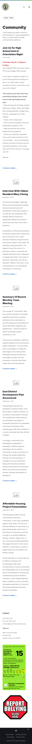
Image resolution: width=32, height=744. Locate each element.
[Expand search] (23, 7)
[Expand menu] (29, 7)
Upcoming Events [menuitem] (20, 734)
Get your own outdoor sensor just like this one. (13, 686)
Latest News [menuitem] (9, 734)
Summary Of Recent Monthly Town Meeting (14, 300)
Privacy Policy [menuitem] (20, 737)
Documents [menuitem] (10, 737)
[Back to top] (28, 729)
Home (6, 18)
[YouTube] (16, 731)
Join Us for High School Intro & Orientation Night (13, 51)
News (11, 18)
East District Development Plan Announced (13, 394)
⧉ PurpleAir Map (8, 676)
